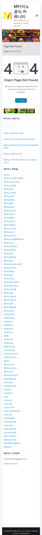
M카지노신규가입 (10, 228)
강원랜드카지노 (9, 318)
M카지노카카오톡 (10, 289)
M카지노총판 (8, 275)
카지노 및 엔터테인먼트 (12, 411)
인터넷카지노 (8, 393)
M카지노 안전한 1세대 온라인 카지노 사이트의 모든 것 (20, 161)
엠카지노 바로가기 (10, 368)
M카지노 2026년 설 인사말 (13, 133)
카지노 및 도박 (9, 407)
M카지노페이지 (9, 311)
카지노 (6, 397)
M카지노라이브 (9, 200)
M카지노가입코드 (10, 185)
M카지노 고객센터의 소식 (13, 154)
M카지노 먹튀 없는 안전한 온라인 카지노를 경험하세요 (21, 146)
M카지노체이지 (9, 271)
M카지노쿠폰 (8, 303)
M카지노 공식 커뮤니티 (21, 11)
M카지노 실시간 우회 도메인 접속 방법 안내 (19, 139)
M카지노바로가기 (10, 210)
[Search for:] (21, 125)
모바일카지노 (8, 332)
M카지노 (7, 175)
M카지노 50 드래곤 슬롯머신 (14, 178)
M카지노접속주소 (10, 257)
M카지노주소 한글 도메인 (13, 264)
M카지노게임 (8, 189)
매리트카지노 (8, 329)
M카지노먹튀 (8, 203)
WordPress (25, 533)
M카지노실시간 (9, 232)
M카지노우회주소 (10, 250)
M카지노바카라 (9, 214)
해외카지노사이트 (10, 440)
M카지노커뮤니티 (10, 300)
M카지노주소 (8, 261)
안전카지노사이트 (10, 357)
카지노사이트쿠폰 (10, 432)
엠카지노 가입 (9, 364)
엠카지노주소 (8, 371)
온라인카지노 (8, 382)
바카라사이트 (8, 339)
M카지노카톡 (8, 293)
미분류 (6, 336)
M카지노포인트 (9, 314)
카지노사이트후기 (10, 436)
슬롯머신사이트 (9, 346)
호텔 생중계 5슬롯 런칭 (12, 443)
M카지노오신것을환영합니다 (14, 239)
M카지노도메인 (9, 196)
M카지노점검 (8, 253)
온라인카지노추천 (10, 386)
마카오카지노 (8, 325)
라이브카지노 (8, 321)
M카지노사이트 (9, 221)
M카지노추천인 (9, 278)
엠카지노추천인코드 (11, 375)
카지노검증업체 (9, 418)
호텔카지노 (8, 447)
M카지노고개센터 (10, 193)
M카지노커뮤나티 (10, 296)
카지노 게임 (8, 400)
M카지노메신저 (9, 207)
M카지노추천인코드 (11, 286)
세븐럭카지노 (8, 343)
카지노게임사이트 (10, 422)
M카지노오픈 (8, 243)
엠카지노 (7, 361)
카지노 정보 (8, 414)
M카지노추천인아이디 (11, 282)
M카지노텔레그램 (10, 307)
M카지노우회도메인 (11, 246)
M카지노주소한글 (10, 268)
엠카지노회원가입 (10, 379)
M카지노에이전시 (10, 235)
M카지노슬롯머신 (10, 225)
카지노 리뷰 (8, 404)
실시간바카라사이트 (11, 354)
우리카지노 (8, 389)
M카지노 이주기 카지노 (12, 182)
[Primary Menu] (36, 15)
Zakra (17, 533)
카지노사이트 (8, 425)
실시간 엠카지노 (9, 350)
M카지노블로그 (9, 218)
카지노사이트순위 (10, 429)
